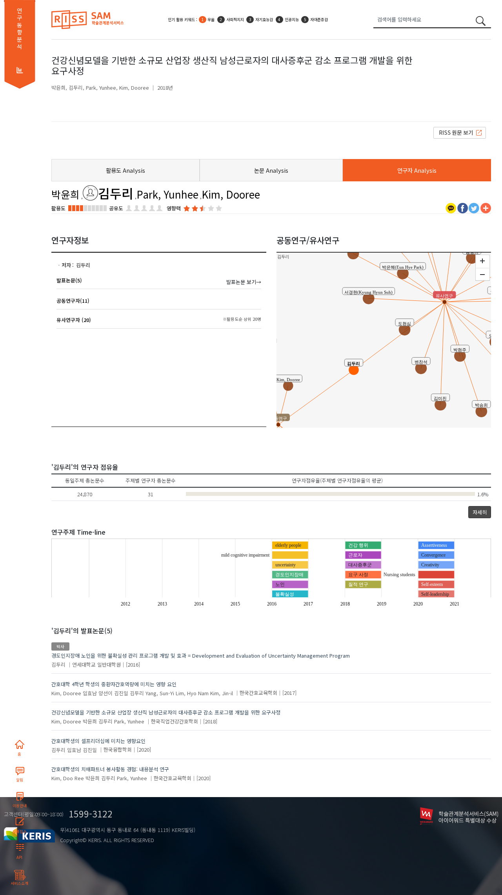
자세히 (480, 512)
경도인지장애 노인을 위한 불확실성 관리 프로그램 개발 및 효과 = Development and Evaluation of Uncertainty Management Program (200, 655)
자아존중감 (319, 19)
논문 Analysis (271, 170)
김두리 (76, 87)
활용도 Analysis (125, 170)
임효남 (90, 692)
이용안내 (20, 805)
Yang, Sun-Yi (160, 692)
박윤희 (58, 87)
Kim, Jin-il (221, 692)
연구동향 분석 (19, 28)
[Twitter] (474, 207)
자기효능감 (264, 19)
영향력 (174, 208)
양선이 (105, 692)
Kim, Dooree (134, 87)
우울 (211, 19)
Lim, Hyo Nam (192, 692)
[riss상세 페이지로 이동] (459, 132)
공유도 (116, 208)
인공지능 (292, 19)
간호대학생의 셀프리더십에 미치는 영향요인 (98, 741)
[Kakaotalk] (451, 207)
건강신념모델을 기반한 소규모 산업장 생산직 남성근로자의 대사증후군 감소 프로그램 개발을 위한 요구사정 (165, 712)
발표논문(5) (69, 280)
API (19, 857)
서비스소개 (19, 883)
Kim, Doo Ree (67, 778)
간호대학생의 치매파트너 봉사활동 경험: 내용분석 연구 (110, 769)
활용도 (58, 208)
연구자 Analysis (417, 170)
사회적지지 (235, 19)
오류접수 (20, 831)
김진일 (121, 692)
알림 (19, 780)
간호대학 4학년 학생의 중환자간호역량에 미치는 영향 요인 (113, 684)
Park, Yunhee (101, 87)
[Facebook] (462, 207)
